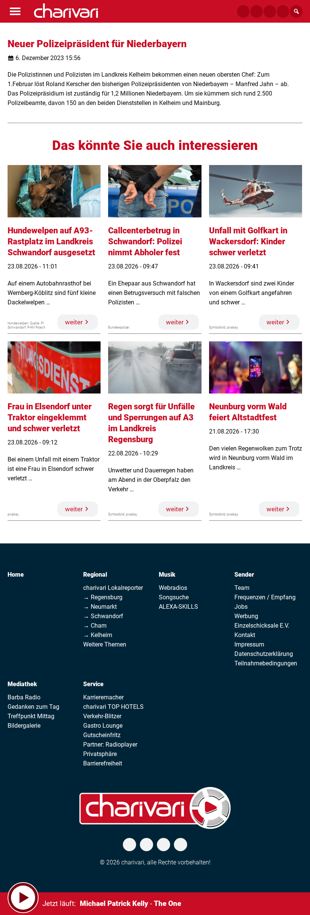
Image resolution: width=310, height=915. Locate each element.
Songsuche (174, 597)
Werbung (246, 616)
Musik (167, 574)
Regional (95, 574)
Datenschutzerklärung (263, 653)
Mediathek (22, 684)
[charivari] (66, 10)
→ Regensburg (102, 597)
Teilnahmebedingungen (265, 663)
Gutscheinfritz (102, 735)
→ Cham (95, 625)
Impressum (249, 644)
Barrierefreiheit (102, 763)
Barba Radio (24, 697)
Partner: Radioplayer (110, 744)
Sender (244, 574)
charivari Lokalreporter (113, 587)
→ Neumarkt (100, 606)
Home (16, 574)
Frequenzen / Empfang (265, 597)
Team (242, 587)
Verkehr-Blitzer (102, 716)
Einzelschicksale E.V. (261, 625)
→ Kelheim (97, 635)
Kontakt (244, 635)
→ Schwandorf (103, 616)
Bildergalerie (24, 725)
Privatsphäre (100, 754)
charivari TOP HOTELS (113, 706)
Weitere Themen (104, 644)
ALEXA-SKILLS (178, 606)
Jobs (241, 606)
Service (93, 684)
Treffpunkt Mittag (31, 716)
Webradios (173, 587)
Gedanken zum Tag (33, 706)
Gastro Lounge (102, 725)
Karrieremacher (103, 697)
